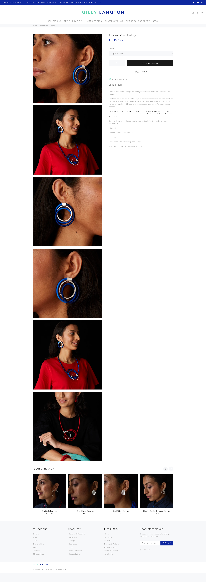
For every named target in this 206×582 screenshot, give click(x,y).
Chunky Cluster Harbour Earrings (156, 511)
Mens (35, 547)
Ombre (36, 534)
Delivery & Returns (111, 544)
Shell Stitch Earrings (121, 511)
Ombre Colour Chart (136, 111)
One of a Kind (38, 544)
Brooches (72, 537)
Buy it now (141, 72)
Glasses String (74, 554)
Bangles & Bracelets (76, 534)
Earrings (71, 540)
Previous (165, 469)
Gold (35, 540)
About (106, 534)
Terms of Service (111, 551)
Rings (70, 547)
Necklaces (72, 544)
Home (35, 26)
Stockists (108, 537)
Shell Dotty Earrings (85, 511)
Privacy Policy (110, 547)
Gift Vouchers (38, 554)
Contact (107, 540)
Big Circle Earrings (49, 511)
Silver (35, 537)
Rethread (36, 551)
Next (171, 469)
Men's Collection (75, 551)
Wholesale (108, 554)
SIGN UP (167, 543)
